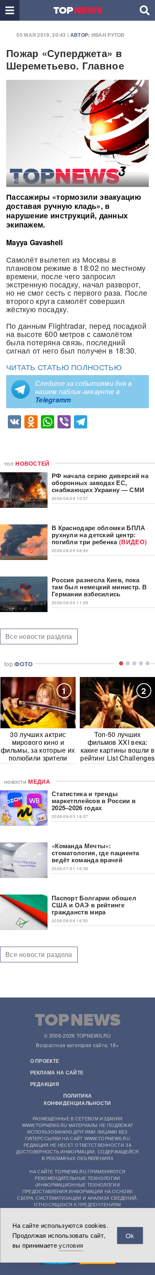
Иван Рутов (108, 34)
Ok (130, 1235)
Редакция (44, 1084)
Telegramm (53, 399)
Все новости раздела (38, 636)
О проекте (45, 1060)
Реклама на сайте (57, 1072)
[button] (9, 10)
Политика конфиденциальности (77, 1099)
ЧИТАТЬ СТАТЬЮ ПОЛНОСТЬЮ (64, 366)
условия (71, 1245)
